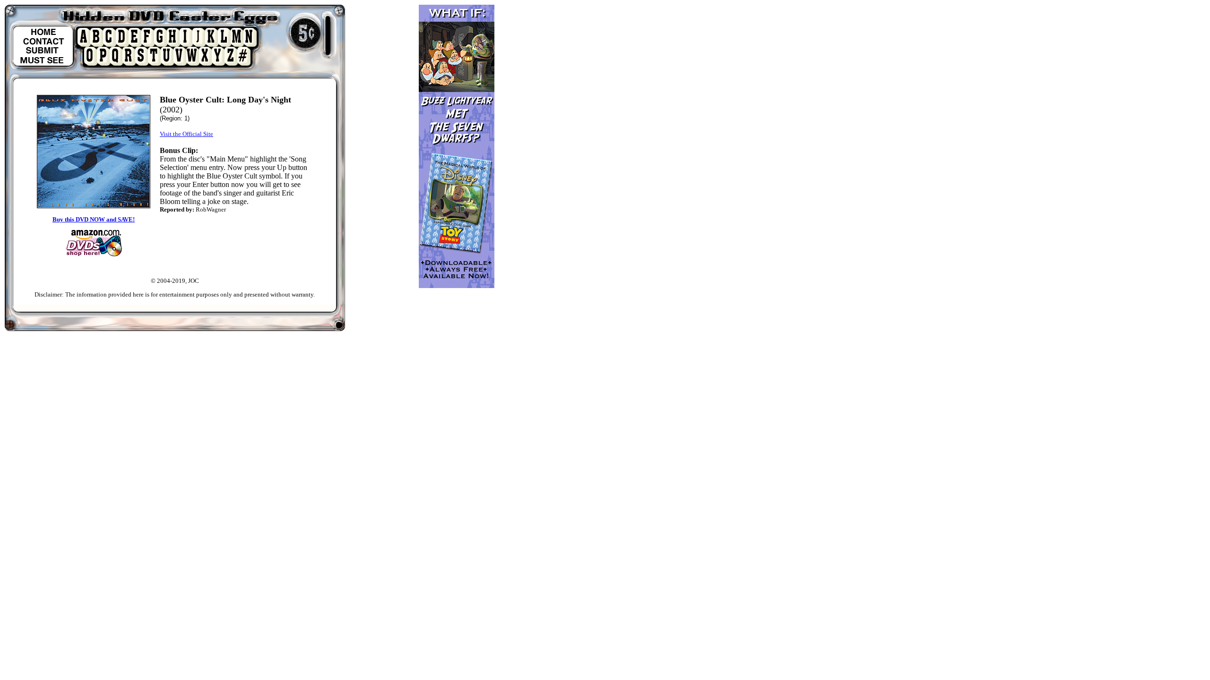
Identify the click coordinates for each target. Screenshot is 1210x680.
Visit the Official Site (186, 133)
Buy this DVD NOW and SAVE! (93, 219)
